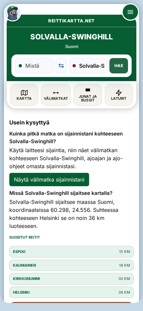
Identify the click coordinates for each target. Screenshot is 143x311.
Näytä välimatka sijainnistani (49, 179)
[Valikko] (130, 12)
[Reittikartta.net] (12, 12)
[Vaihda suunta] (61, 65)
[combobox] (38, 66)
